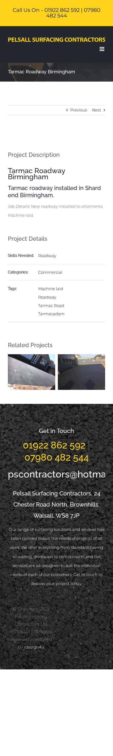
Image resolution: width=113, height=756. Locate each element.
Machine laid (50, 288)
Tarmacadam (51, 313)
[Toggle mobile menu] (102, 49)
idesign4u (34, 647)
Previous (78, 109)
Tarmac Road (51, 305)
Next (96, 109)
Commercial (50, 272)
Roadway (47, 255)
